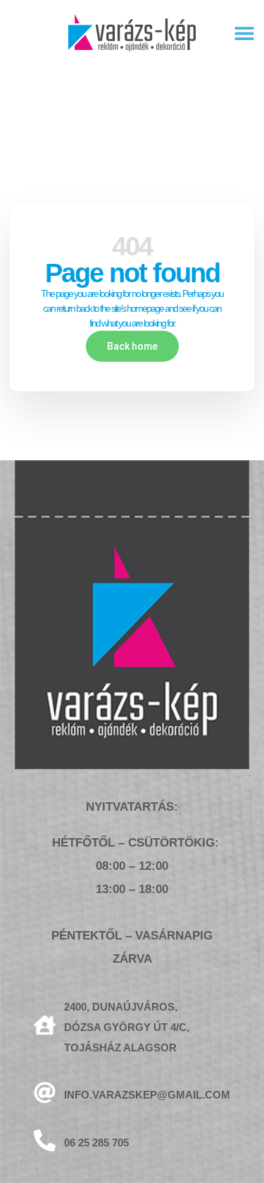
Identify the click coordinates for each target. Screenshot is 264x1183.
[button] (244, 33)
